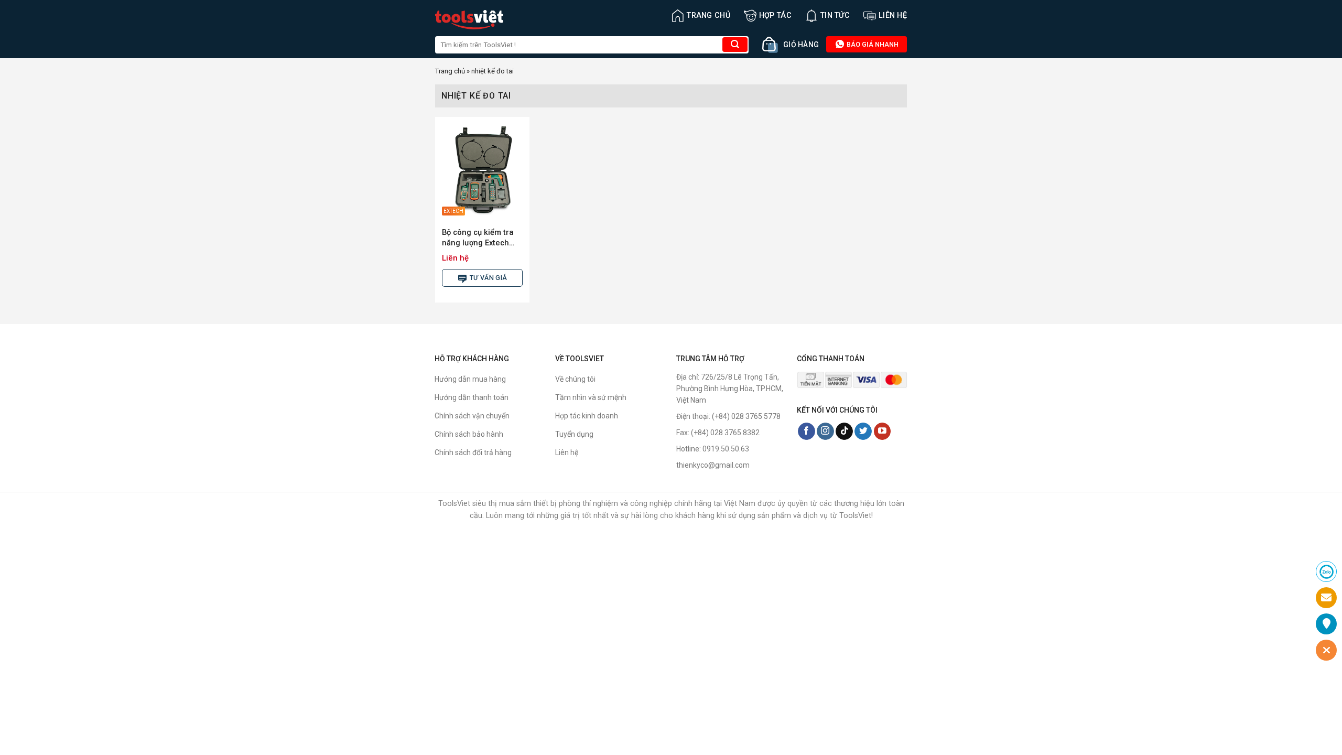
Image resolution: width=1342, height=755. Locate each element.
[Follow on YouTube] (882, 431)
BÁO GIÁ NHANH (872, 44)
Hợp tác (775, 15)
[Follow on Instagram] (825, 431)
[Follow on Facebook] (806, 431)
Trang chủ (708, 15)
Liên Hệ (893, 15)
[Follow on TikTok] (844, 431)
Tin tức (835, 15)
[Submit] (735, 44)
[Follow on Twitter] (863, 431)
